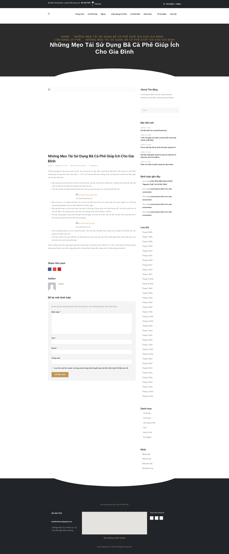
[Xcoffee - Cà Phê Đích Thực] (55, 16)
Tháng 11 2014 (147, 349)
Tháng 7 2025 (147, 237)
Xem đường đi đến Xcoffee (114, 538)
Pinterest (59, 269)
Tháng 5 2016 (147, 293)
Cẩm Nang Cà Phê (119, 14)
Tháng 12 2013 (147, 391)
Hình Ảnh (148, 14)
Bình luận (56, 312)
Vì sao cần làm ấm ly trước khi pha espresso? (158, 147)
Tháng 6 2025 (147, 241)
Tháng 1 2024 (147, 246)
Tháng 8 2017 (147, 265)
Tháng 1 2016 (147, 312)
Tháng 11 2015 (147, 321)
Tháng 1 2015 (147, 345)
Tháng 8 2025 (147, 232)
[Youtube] (173, 18)
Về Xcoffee (161, 14)
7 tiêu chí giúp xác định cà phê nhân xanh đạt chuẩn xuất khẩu (158, 139)
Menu (103, 14)
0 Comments (93, 165)
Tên (54, 338)
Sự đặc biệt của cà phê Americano (154, 130)
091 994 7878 (85, 3)
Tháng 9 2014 (147, 359)
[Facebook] (169, 18)
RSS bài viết (146, 459)
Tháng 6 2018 (147, 260)
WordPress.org (147, 468)
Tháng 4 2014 (147, 373)
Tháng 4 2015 (147, 335)
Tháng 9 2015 (147, 326)
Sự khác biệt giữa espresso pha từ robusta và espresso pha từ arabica (158, 156)
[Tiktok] (177, 18)
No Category (147, 437)
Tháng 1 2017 (147, 274)
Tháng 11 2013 (147, 396)
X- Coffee (81, 174)
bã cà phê (73, 165)
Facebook (49, 269)
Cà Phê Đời (135, 14)
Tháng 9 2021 (147, 251)
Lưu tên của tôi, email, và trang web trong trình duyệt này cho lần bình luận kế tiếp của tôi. (91, 368)
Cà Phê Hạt (92, 14)
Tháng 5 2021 (147, 255)
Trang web (56, 358)
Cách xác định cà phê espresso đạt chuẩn (157, 164)
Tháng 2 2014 (147, 382)
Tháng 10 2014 (147, 354)
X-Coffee (111, 245)
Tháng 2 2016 (147, 307)
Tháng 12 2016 (147, 279)
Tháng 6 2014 (147, 363)
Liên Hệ (173, 14)
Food (144, 428)
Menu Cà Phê (147, 432)
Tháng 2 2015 (147, 340)
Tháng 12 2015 (147, 316)
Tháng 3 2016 (147, 302)
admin (50, 165)
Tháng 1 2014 (147, 387)
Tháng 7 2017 (147, 270)
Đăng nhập (146, 454)
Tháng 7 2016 (147, 288)
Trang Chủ (79, 14)
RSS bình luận (147, 464)
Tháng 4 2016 (147, 298)
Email (54, 348)
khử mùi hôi (82, 165)
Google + (54, 269)
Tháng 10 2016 (147, 284)
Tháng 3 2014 (147, 377)
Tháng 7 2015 (147, 331)
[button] (114, 480)
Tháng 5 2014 (147, 368)
